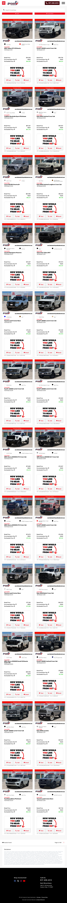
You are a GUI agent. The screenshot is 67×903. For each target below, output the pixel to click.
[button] (31, 30)
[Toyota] (3, 3)
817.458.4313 (53, 3)
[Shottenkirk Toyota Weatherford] (12, 3)
